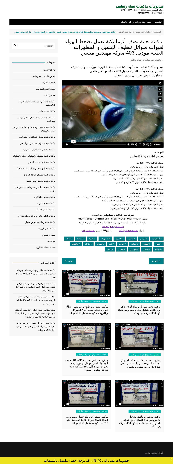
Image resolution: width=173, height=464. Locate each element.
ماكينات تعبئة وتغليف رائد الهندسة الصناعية (36, 168)
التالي (70, 261)
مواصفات (51, 241)
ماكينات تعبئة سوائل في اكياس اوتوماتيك (37, 137)
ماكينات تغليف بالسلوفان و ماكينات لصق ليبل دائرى (35, 189)
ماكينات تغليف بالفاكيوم (44, 197)
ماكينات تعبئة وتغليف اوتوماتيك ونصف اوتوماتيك (34, 156)
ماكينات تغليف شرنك (46, 203)
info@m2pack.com (128, 230)
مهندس (133, 249)
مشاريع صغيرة (48, 235)
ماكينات (75, 244)
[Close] (171, 459)
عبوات (121, 244)
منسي (145, 249)
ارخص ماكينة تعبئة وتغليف (43, 76)
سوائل (133, 244)
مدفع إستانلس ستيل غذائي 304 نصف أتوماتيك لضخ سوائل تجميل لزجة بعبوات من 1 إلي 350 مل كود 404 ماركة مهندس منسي (35, 313)
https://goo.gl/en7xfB (113, 226)
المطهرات (104, 238)
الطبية (130, 238)
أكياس (142, 238)
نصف (109, 249)
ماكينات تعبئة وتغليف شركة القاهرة (39, 175)
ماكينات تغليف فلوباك (45, 209)
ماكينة (157, 249)
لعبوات (99, 244)
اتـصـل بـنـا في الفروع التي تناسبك (136, 22)
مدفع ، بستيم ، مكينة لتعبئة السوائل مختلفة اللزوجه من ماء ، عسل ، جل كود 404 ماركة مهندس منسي (140, 363)
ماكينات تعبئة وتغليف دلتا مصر (41, 162)
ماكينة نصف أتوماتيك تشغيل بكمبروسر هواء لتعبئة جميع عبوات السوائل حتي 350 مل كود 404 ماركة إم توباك (35, 326)
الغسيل (118, 238)
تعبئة (68, 238)
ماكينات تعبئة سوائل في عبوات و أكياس (145, 60)
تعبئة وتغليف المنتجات (45, 89)
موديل (120, 249)
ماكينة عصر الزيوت (46, 228)
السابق (155, 261)
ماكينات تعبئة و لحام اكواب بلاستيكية (39, 149)
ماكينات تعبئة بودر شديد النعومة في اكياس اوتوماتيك (36, 119)
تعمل (158, 244)
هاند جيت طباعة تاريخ (45, 247)
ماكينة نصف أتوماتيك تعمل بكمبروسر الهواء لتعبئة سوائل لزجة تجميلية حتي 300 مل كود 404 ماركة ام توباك (87, 420)
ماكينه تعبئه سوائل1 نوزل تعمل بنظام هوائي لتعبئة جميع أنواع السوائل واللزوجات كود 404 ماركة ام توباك (87, 310)
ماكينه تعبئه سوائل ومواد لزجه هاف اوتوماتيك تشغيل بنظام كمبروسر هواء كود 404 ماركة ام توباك (139, 310)
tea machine (49, 70)
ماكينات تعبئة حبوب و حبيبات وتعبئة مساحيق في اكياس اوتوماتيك (33, 129)
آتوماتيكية (156, 238)
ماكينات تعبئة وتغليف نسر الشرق (40, 181)
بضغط (79, 238)
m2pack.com (88, 230)
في (110, 244)
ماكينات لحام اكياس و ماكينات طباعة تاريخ (36, 216)
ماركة (87, 244)
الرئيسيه (158, 22)
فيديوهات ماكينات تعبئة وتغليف (140, 6)
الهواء (91, 238)
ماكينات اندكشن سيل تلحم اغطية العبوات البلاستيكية (37, 103)
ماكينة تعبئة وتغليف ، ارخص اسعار (40, 222)
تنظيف (146, 244)
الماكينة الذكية (49, 82)
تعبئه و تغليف (49, 95)
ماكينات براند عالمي (46, 111)
